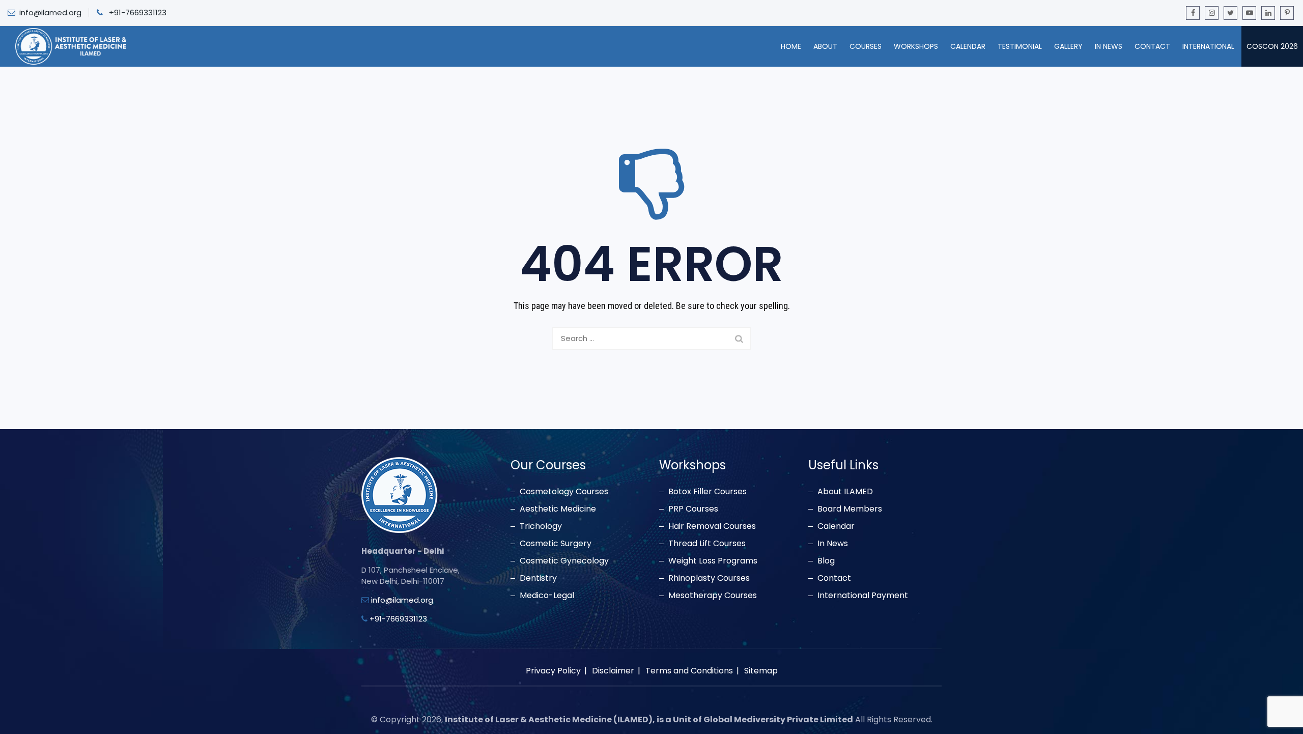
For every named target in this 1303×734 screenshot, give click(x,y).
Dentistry (538, 578)
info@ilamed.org (50, 12)
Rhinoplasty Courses (709, 578)
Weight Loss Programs (712, 561)
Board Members (849, 509)
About (825, 46)
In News (1108, 46)
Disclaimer (613, 670)
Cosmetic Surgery (555, 543)
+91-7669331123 (137, 12)
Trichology (541, 526)
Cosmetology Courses (564, 491)
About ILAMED (845, 491)
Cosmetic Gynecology (564, 561)
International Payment (862, 595)
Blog (826, 561)
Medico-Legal (547, 595)
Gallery (1068, 46)
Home (791, 46)
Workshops (916, 46)
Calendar (967, 46)
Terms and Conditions (689, 670)
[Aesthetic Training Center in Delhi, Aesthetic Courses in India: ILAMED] (70, 46)
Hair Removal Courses (712, 526)
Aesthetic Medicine (558, 509)
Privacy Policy (553, 670)
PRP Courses (693, 509)
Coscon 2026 (1272, 46)
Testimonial (1020, 46)
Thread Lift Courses (707, 543)
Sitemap (761, 670)
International (1208, 46)
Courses (865, 46)
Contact (1152, 46)
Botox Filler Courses (707, 491)
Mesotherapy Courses (712, 595)
